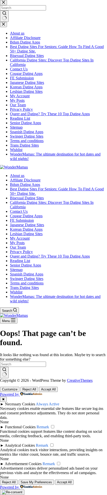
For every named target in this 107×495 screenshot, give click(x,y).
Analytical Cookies (20, 445)
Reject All (29, 389)
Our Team (18, 247)
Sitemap (16, 270)
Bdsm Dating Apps (25, 184)
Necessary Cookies (20, 404)
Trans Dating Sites (24, 287)
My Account (20, 238)
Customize (9, 389)
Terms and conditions (27, 283)
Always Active (47, 404)
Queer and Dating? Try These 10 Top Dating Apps (50, 256)
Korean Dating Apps (26, 229)
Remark (43, 427)
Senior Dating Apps (25, 265)
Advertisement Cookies (23, 464)
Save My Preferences (36, 482)
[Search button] (4, 372)
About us (17, 175)
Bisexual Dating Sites (27, 198)
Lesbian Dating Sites (26, 234)
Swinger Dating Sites (26, 278)
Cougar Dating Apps (26, 216)
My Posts (17, 243)
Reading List (20, 261)
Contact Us (19, 211)
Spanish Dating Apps (26, 274)
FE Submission (22, 220)
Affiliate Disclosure (25, 180)
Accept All (48, 389)
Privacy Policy (21, 252)
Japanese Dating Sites (27, 225)
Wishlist (16, 292)
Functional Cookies (20, 427)
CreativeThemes (80, 380)
